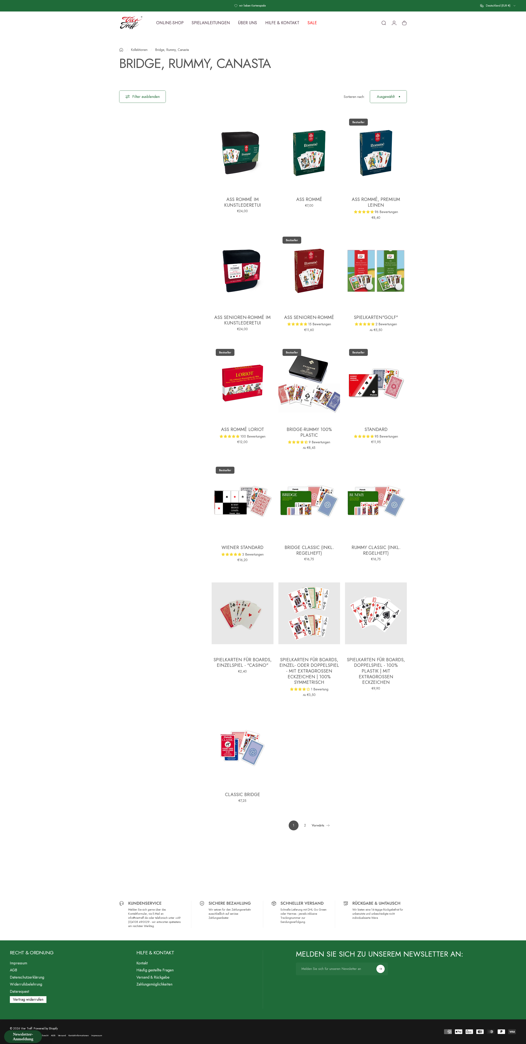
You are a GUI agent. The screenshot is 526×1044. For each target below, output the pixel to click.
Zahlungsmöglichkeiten (154, 984)
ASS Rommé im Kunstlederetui (242, 202)
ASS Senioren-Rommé (309, 317)
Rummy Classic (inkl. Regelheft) (376, 550)
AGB (13, 970)
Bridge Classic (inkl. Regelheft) (309, 550)
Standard (376, 429)
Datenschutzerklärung (27, 977)
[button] (364, 212)
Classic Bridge (242, 794)
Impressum (18, 963)
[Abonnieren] (380, 969)
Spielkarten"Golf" (376, 317)
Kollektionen (139, 49)
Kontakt (142, 963)
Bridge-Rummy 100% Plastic (309, 432)
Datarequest (19, 991)
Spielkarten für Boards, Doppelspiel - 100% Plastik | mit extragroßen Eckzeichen (376, 670)
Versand (62, 1035)
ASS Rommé (309, 199)
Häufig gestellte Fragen (155, 970)
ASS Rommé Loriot (242, 429)
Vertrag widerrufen (28, 999)
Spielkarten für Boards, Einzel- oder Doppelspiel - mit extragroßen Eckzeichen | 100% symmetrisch (309, 670)
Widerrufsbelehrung (26, 984)
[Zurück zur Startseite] (121, 50)
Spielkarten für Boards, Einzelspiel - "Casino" (242, 662)
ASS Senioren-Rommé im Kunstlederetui (242, 320)
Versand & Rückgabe (153, 977)
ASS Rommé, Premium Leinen (376, 202)
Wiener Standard (242, 547)
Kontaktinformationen (78, 1035)
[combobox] (498, 5)
